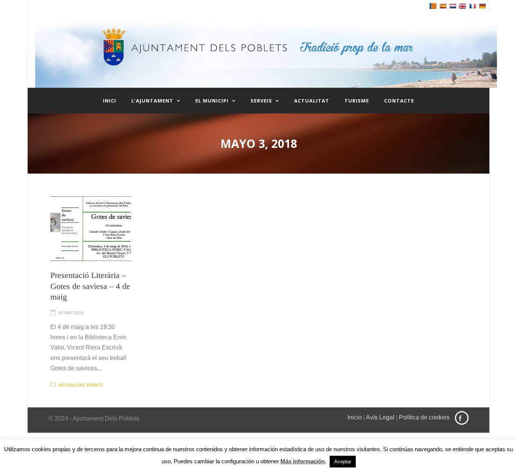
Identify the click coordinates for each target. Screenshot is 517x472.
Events (95, 385)
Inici (109, 100)
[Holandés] (452, 6)
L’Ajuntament (152, 100)
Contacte (399, 100)
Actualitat (311, 100)
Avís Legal (380, 417)
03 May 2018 (71, 313)
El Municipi (212, 100)
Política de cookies (424, 417)
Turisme (356, 100)
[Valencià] (433, 6)
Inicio (354, 417)
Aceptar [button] (342, 461)
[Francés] (472, 6)
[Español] (442, 6)
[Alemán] (482, 6)
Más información (302, 461)
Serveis (261, 100)
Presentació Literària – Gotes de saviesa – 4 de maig (90, 285)
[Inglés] (462, 6)
